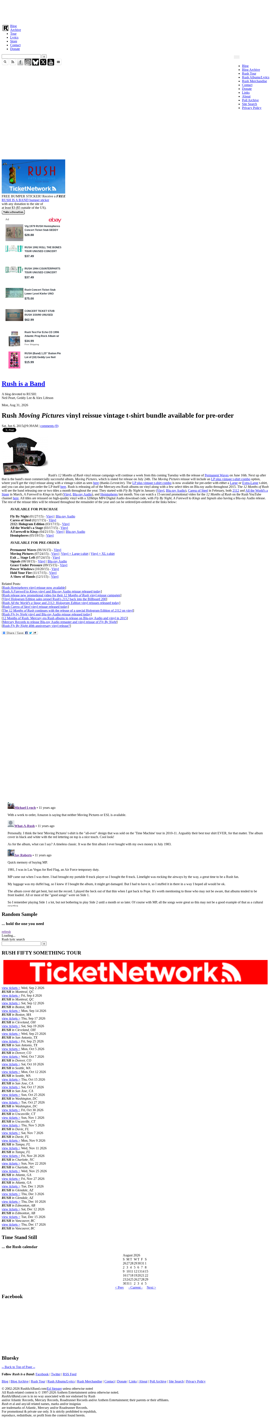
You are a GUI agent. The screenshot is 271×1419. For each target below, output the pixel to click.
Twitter (56, 1374)
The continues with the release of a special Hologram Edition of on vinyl (68, 610)
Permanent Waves (217, 475)
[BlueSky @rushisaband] (35, 64)
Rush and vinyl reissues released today (61, 603)
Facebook (42, 1374)
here (96, 483)
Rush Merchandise (254, 81)
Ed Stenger (54, 1388)
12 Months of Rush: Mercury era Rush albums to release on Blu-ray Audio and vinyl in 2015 (65, 618)
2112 (235, 490)
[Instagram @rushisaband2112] (28, 64)
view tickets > (11, 988)
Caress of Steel (198, 490)
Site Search (249, 104)
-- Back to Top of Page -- (18, 1367)
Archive (15, 30)
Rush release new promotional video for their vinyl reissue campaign (61, 595)
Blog (13, 26)
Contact (15, 45)
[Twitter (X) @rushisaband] (43, 64)
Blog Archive (251, 69)
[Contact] (58, 64)
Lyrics (14, 37)
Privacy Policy (251, 108)
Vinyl (160, 490)
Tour (13, 33)
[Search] (5, 64)
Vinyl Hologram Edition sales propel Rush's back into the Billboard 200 (54, 599)
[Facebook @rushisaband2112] (20, 64)
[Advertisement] (129, 11)
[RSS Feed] (12, 64)
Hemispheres (109, 494)
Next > (151, 1287)
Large (234, 483)
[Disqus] (135, 742)
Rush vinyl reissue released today (35, 606)
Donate (15, 49)
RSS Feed (69, 1374)
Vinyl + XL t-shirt (103, 553)
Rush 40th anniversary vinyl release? (36, 626)
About (246, 96)
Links (246, 92)
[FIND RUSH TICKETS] (33, 192)
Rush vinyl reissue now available (34, 587)
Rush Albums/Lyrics (255, 77)
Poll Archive (250, 100)
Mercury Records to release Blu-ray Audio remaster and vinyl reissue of (59, 622)
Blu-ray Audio (175, 490)
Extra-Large (250, 483)
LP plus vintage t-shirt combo (230, 479)
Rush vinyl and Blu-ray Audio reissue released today (52, 591)
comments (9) (49, 426)
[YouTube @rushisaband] (50, 64)
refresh (6, 931)
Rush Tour (249, 73)
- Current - (135, 1287)
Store (13, 41)
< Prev (119, 1287)
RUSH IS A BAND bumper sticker (25, 200)
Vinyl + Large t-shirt (74, 553)
